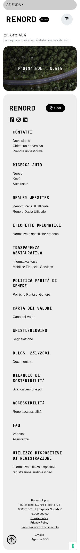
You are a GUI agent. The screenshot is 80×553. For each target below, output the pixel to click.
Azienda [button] (13, 5)
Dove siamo (21, 140)
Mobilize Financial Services (33, 267)
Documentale (22, 361)
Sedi (45, 19)
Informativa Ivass (25, 261)
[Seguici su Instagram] (18, 120)
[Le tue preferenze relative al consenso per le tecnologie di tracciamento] (73, 546)
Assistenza (21, 439)
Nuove (17, 173)
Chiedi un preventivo (28, 146)
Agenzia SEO (40, 539)
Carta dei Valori (24, 317)
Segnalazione (23, 339)
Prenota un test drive (28, 151)
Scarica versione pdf (27, 389)
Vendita (18, 434)
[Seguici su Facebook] (12, 120)
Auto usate (20, 184)
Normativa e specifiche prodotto (36, 234)
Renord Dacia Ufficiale (29, 211)
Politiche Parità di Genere (31, 294)
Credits (39, 534)
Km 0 (16, 179)
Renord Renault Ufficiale (31, 206)
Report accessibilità (27, 411)
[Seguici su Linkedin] (25, 120)
